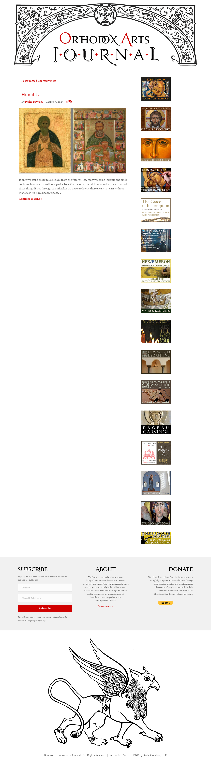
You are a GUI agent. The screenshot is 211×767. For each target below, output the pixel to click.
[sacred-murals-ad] (156, 483)
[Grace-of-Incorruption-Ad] (156, 210)
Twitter (126, 755)
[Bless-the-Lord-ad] (156, 331)
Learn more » (105, 606)
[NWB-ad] (156, 361)
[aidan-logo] (156, 149)
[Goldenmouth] (156, 538)
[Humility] (72, 140)
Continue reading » (30, 199)
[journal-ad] (156, 422)
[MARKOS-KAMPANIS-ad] (156, 301)
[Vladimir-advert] (156, 119)
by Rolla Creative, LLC (150, 755)
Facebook (114, 755)
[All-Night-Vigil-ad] (156, 240)
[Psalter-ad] (156, 452)
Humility (30, 94)
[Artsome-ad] (156, 513)
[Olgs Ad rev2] (156, 89)
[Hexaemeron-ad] (156, 270)
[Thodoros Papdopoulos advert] (156, 180)
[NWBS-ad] (156, 392)
